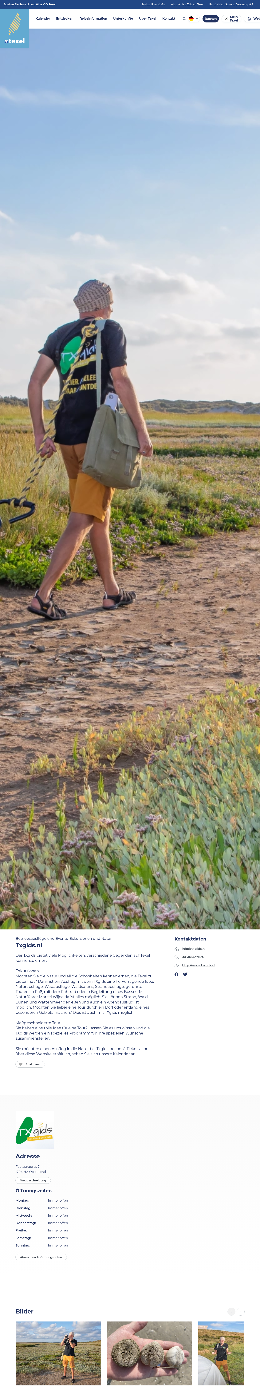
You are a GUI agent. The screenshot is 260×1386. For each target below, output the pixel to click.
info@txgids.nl (194, 949)
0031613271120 (193, 957)
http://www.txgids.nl (198, 965)
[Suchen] (184, 18)
